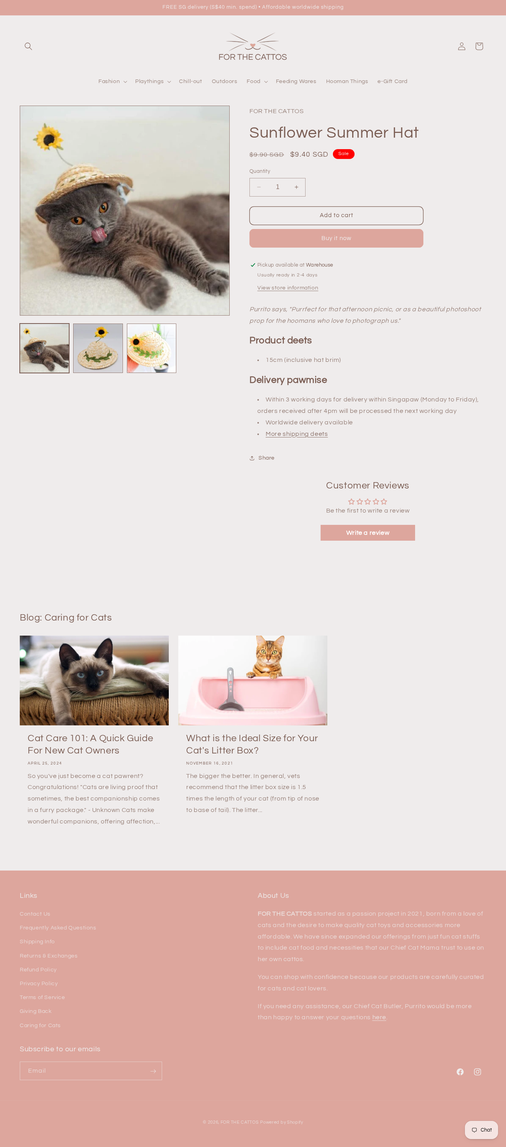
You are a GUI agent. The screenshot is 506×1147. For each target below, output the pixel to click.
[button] (28, 46)
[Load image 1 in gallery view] (44, 348)
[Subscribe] (153, 1071)
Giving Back (36, 1012)
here (379, 1018)
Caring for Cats (40, 1025)
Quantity (259, 171)
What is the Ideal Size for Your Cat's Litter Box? (252, 744)
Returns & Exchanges (48, 956)
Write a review (367, 533)
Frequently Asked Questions (58, 928)
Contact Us (35, 914)
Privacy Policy (39, 983)
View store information (287, 288)
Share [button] (267, 458)
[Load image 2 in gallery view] (98, 348)
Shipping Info (37, 942)
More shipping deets (297, 434)
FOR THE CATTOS (240, 1122)
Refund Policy (38, 970)
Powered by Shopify (281, 1122)
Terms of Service (42, 998)
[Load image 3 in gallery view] (151, 348)
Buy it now (336, 238)
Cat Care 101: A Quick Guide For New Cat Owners (90, 744)
